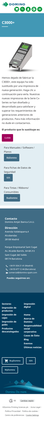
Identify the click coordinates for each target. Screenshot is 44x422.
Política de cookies (30, 411)
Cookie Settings (32, 415)
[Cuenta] (28, 9)
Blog (26, 339)
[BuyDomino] (16, 9)
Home (27, 314)
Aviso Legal (35, 407)
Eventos (28, 343)
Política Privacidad (12, 411)
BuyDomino (11, 197)
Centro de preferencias (14, 415)
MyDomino (11, 157)
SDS (8, 177)
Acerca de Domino (29, 320)
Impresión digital (29, 305)
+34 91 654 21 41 (16, 265)
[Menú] (39, 9)
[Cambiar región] (34, 9)
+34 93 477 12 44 (16, 269)
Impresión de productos (9, 309)
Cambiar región (27, 400)
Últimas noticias (33, 347)
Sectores (6, 303)
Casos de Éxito (31, 335)
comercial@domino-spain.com (23, 272)
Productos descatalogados (10, 330)
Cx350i (7, 138)
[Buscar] (22, 9)
